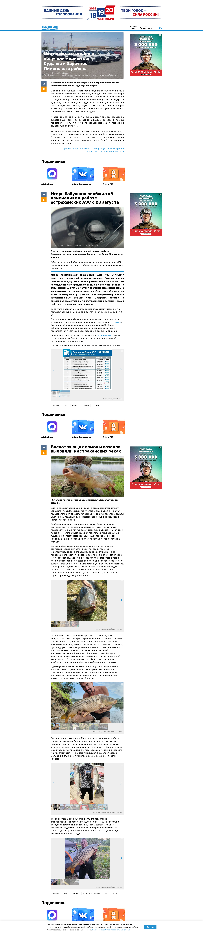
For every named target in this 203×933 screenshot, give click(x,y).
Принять (150, 927)
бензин (74, 405)
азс (65, 405)
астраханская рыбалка (91, 893)
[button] (121, 369)
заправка (56, 405)
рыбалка (56, 893)
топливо (86, 405)
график (96, 405)
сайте (118, 322)
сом (106, 893)
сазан (115, 893)
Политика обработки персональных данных (111, 930)
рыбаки (75, 893)
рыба (65, 893)
